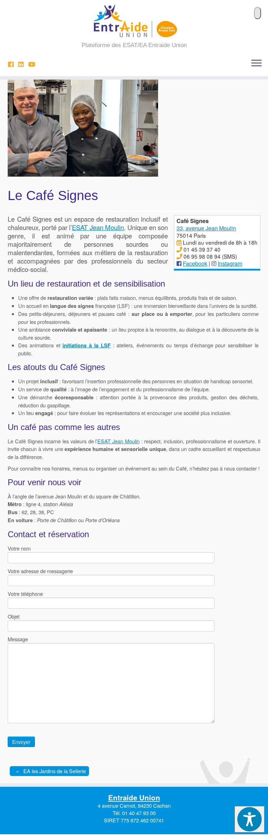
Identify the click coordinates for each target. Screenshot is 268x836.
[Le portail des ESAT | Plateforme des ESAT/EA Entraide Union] (134, 20)
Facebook (195, 263)
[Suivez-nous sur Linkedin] (23, 63)
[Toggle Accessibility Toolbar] (249, 819)
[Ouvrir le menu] (256, 63)
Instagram (230, 263)
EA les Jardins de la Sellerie (51, 771)
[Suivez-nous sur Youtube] (34, 63)
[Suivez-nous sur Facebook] (13, 63)
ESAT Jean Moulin (98, 227)
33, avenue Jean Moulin (206, 228)
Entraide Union (134, 797)
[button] (257, 13)
